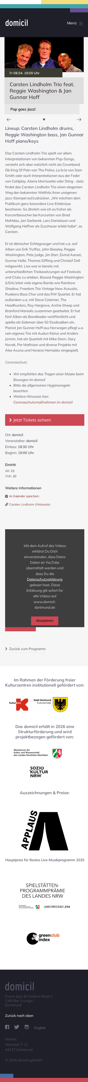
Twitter (16, 1027)
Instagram (26, 1027)
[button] (44, 119)
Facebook (7, 1027)
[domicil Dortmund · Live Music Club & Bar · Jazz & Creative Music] (40, 22)
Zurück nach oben (19, 1015)
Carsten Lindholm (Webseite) (29, 504)
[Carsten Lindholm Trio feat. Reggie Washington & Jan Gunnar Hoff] (44, 54)
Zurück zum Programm (27, 649)
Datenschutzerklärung (44, 579)
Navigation (67, 23)
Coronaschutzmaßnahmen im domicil (43, 402)
